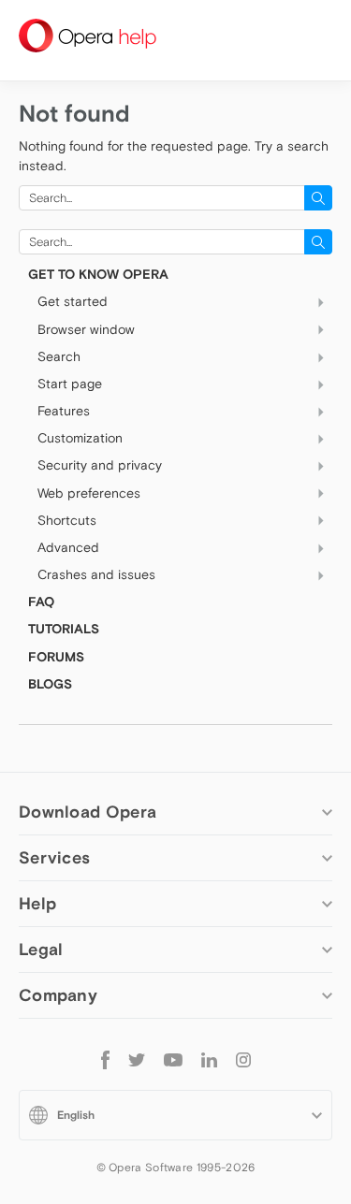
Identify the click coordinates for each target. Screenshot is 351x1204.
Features (63, 410)
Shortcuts (66, 520)
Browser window (86, 329)
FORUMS (56, 656)
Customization (80, 437)
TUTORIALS (63, 628)
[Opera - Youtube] (173, 1059)
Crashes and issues (96, 574)
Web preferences (88, 493)
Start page (69, 383)
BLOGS (50, 683)
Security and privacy (99, 464)
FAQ (41, 601)
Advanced (68, 547)
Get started (72, 301)
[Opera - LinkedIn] (209, 1059)
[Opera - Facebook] (105, 1059)
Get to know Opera (98, 274)
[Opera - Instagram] (243, 1059)
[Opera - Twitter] (136, 1059)
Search (58, 356)
